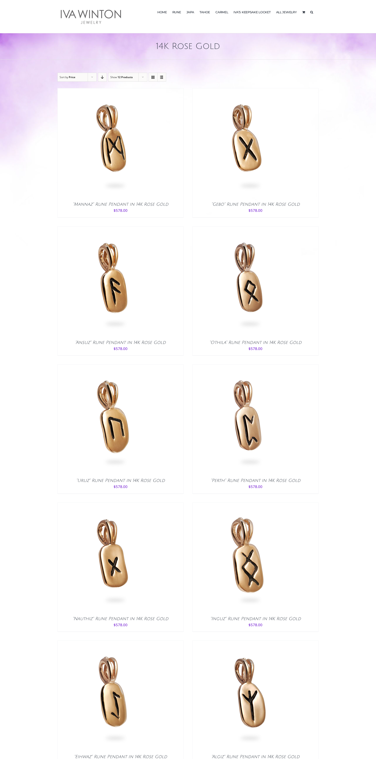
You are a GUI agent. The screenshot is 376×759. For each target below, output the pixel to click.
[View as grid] (153, 77)
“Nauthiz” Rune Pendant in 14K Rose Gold (120, 618)
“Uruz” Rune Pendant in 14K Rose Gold (120, 480)
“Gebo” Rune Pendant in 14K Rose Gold (255, 204)
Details (125, 144)
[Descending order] (102, 77)
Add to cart (102, 144)
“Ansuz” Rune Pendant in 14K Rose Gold (120, 342)
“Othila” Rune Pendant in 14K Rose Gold (255, 342)
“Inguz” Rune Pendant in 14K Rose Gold (255, 618)
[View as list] (162, 77)
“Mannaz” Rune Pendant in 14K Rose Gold (120, 204)
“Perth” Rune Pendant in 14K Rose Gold (255, 480)
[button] (311, 12)
